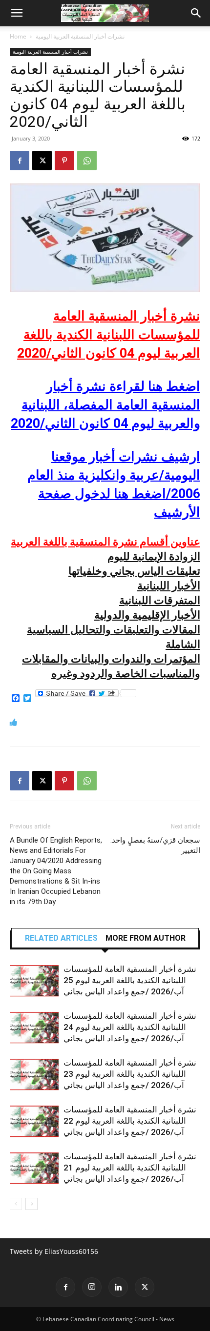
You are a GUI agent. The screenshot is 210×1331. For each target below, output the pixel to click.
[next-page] (31, 1204)
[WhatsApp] (87, 160)
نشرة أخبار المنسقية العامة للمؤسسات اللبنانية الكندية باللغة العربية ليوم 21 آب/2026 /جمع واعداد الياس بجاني (129, 1167)
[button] (16, 13)
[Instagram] (92, 1287)
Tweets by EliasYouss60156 (54, 1251)
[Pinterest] (64, 160)
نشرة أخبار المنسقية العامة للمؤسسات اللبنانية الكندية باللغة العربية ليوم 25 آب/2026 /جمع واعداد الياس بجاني (129, 980)
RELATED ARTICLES (61, 938)
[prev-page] (16, 1204)
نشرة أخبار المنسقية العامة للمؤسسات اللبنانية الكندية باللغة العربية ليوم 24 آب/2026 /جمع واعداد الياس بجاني (129, 1027)
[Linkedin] (118, 1287)
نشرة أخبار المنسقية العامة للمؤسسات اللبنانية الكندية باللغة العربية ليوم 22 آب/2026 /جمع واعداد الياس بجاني (129, 1121)
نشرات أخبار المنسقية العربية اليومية (80, 36)
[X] (42, 160)
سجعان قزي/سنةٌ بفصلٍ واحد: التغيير (155, 845)
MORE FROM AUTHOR (145, 938)
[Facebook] (19, 160)
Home (18, 36)
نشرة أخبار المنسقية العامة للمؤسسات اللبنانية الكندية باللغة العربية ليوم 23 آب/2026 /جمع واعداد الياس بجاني (129, 1074)
